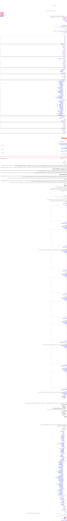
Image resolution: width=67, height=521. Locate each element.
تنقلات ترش (62, 444)
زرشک (64, 48)
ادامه (65, 32)
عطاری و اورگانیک (63, 120)
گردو (64, 37)
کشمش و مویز (63, 53)
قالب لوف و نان (61, 107)
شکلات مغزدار (62, 451)
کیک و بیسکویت (63, 63)
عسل (63, 458)
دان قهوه (62, 455)
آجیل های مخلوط (63, 43)
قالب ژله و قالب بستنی (60, 104)
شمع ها (64, 126)
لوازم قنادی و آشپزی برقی (61, 479)
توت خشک (64, 47)
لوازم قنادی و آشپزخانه (63, 143)
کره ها (64, 75)
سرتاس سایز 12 (64, 318)
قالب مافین (61, 108)
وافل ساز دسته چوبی (64, 389)
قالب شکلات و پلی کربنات (59, 105)
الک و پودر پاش (61, 464)
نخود (64, 42)
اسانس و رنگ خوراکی (60, 110)
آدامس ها (63, 446)
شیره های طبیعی (63, 79)
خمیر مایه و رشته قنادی (60, 492)
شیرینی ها (63, 445)
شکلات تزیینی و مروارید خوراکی (59, 97)
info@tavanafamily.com (54, 5)
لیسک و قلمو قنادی (60, 92)
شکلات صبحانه (62, 459)
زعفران (63, 498)
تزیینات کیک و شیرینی (61, 95)
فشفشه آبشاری (62, 502)
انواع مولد (61, 85)
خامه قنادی (61, 111)
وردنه (62, 94)
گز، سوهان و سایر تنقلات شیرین (61, 58)
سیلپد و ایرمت (61, 88)
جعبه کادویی (63, 125)
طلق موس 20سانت (64, 365)
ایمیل (66, 198)
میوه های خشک (63, 52)
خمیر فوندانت (61, 112)
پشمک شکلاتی (62, 452)
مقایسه (64, 509)
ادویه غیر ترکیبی (61, 497)
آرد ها (62, 109)
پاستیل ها (64, 64)
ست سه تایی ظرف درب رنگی (63, 144)
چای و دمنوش (63, 130)
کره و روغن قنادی (60, 114)
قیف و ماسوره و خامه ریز (60, 91)
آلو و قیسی (64, 49)
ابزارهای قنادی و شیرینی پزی (60, 81)
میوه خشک (62, 440)
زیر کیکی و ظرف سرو (60, 467)
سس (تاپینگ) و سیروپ (60, 96)
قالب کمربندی (61, 106)
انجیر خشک (62, 437)
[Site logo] (65, 14)
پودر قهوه (61, 70)
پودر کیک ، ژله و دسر (60, 490)
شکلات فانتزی (62, 449)
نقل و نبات (64, 59)
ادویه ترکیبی (61, 117)
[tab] (64, 162)
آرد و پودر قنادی (61, 489)
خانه (66, 143)
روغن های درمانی (63, 121)
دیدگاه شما (65, 195)
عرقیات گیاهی (62, 504)
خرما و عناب (63, 54)
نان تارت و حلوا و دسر (60, 494)
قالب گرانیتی (61, 486)
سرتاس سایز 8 (65, 270)
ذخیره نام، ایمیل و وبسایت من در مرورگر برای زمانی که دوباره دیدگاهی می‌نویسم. (56, 199)
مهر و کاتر (61, 93)
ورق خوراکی (61, 98)
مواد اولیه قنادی (62, 488)
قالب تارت (61, 102)
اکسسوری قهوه (62, 456)
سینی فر (62, 89)
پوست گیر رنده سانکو (64, 148)
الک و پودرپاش (61, 84)
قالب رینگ (61, 103)
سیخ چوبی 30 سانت (64, 223)
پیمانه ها (62, 86)
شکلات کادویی (62, 450)
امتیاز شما (65, 190)
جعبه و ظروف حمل (60, 87)
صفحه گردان (61, 90)
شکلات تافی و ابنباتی (61, 448)
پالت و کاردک (61, 465)
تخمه (64, 38)
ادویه (63, 116)
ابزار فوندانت (61, 82)
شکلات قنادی (61, 493)
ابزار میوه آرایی (61, 83)
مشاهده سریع (65, 275)
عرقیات (64, 131)
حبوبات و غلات (62, 435)
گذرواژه (65, 28)
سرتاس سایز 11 (64, 294)
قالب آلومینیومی (61, 101)
